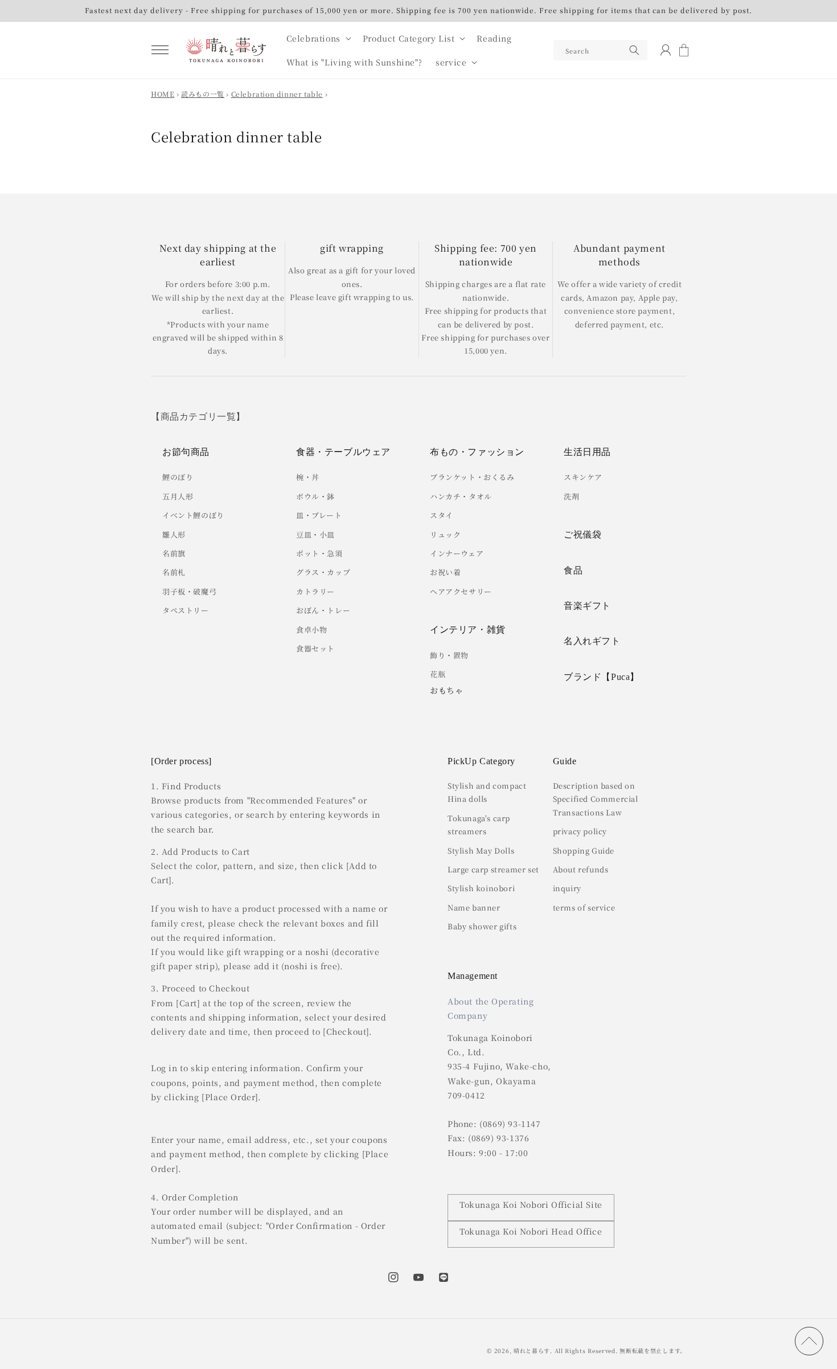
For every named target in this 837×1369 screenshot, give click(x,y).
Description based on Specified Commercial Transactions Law (595, 799)
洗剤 (571, 496)
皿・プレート (319, 515)
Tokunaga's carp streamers (479, 825)
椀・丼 (307, 477)
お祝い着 (445, 572)
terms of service (584, 907)
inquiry (567, 888)
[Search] (634, 50)
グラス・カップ (323, 572)
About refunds (581, 869)
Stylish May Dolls (481, 850)
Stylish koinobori (481, 888)
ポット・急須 (319, 553)
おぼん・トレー (323, 610)
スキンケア (583, 477)
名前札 (174, 572)
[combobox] (600, 50)
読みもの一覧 (202, 94)
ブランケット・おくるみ (472, 477)
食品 (573, 570)
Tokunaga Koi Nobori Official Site (530, 1204)
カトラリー (315, 591)
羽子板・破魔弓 (189, 591)
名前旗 (174, 553)
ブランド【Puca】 (601, 677)
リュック (445, 534)
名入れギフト (592, 641)
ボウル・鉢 (315, 496)
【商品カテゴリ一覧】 (198, 416)
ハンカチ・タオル (461, 496)
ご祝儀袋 (582, 534)
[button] (160, 50)
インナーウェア (456, 553)
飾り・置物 (449, 655)
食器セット (315, 648)
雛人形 (174, 534)
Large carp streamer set (493, 869)
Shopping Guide (583, 850)
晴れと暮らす (532, 1350)
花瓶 (437, 674)
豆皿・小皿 (315, 534)
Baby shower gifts (482, 926)
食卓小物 (311, 629)
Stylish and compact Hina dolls (487, 792)
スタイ (441, 515)
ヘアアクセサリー (461, 591)
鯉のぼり (177, 477)
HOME (162, 94)
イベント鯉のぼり (193, 515)
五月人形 (177, 496)
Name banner (474, 907)
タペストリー (185, 610)
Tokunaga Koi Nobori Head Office (530, 1231)
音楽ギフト (587, 605)
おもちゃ (446, 690)
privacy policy (580, 831)
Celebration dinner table (277, 94)
